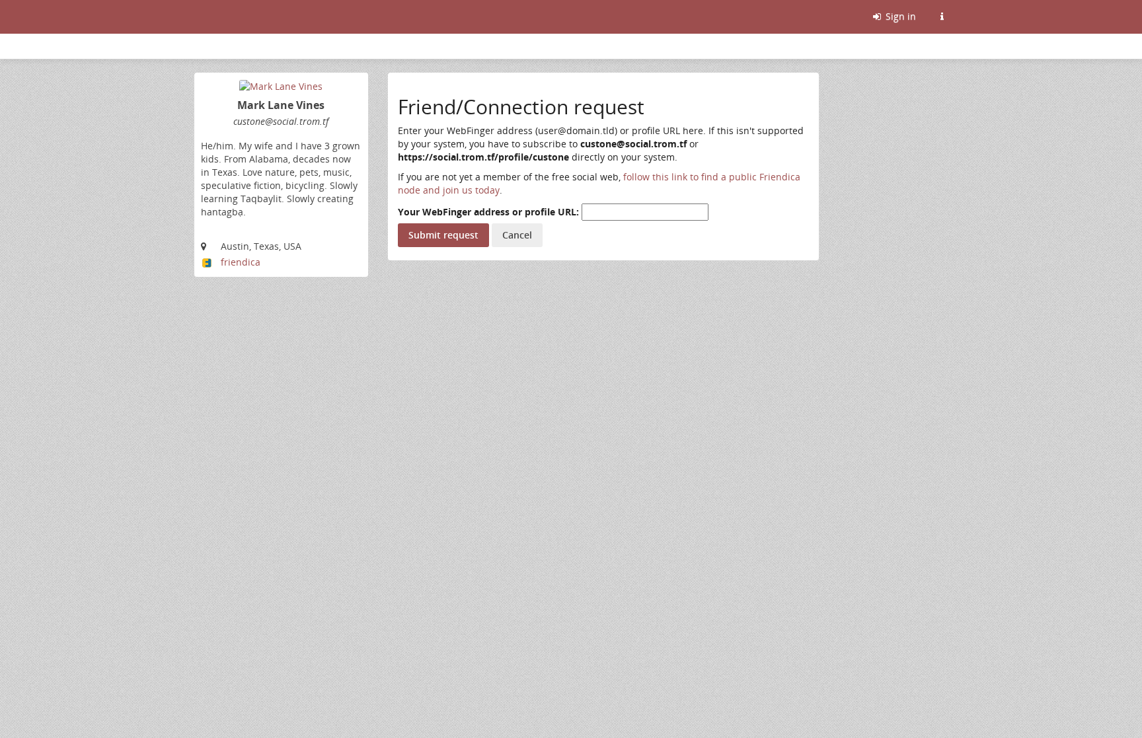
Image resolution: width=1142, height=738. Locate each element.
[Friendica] (196, 16)
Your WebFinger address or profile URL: (488, 211)
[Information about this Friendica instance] (942, 16)
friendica (240, 262)
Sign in (899, 16)
